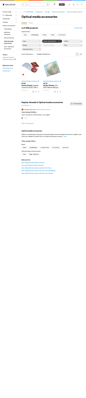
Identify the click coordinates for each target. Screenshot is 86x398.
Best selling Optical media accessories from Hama (36, 168)
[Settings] (54, 4)
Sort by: (24, 54)
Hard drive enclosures (7, 33)
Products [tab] (24, 23)
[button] (38, 81)
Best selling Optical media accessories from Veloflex (37, 173)
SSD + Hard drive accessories (9, 48)
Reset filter (79, 28)
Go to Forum (25, 105)
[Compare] (33, 91)
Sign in (62, 4)
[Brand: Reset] (60, 41)
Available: (39, 54)
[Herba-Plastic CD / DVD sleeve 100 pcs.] (52, 76)
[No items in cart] (81, 4)
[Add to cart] (38, 91)
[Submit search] (23, 4)
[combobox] (30, 54)
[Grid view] (77, 54)
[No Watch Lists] (77, 4)
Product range (7, 12)
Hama (52, 35)
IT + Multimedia (7, 15)
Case (25, 35)
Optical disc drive (8, 68)
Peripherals (6, 19)
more (65, 136)
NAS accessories (9, 38)
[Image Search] (48, 4)
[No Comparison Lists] (73, 4)
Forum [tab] (31, 23)
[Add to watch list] (35, 91)
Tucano (44, 35)
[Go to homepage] (9, 4)
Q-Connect (61, 35)
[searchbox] (30, 49)
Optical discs (6, 71)
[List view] (81, 54)
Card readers (8, 29)
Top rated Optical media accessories (33, 165)
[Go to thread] (52, 113)
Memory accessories (9, 25)
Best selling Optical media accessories (33, 162)
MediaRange (35, 35)
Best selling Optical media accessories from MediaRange (39, 170)
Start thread (77, 104)
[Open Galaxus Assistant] (69, 4)
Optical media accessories (8, 42)
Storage (5, 22)
